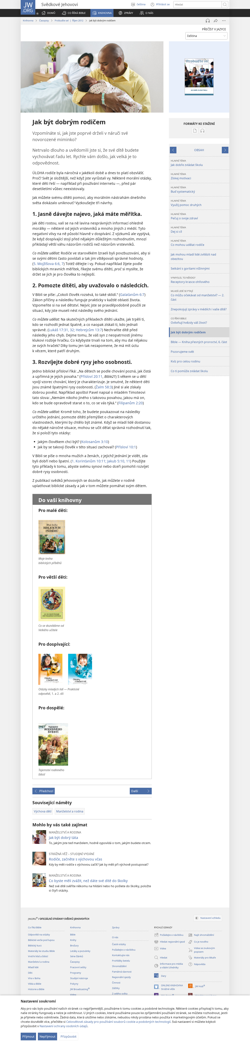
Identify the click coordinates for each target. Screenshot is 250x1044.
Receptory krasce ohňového (190, 280)
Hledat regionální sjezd (169, 942)
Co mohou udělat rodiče (187, 243)
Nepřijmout (47, 1036)
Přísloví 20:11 (91, 376)
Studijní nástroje (79, 978)
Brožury (74, 945)
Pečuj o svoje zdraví (184, 216)
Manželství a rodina (38, 961)
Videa (73, 994)
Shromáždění (119, 966)
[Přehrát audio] (207, 20)
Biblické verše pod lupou (41, 940)
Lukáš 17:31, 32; (62, 329)
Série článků (76, 956)
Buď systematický (183, 190)
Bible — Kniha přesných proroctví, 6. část (199, 342)
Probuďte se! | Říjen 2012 (69, 20)
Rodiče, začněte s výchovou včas (75, 859)
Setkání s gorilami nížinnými (190, 268)
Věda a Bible (34, 983)
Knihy (73, 940)
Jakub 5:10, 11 (118, 461)
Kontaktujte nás (120, 955)
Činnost (116, 982)
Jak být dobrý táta (63, 837)
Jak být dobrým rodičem (188, 332)
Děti (30, 972)
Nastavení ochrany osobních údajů (63, 1026)
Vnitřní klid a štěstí (38, 956)
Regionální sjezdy (121, 977)
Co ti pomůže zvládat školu (189, 371)
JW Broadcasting (80, 989)
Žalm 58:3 (104, 387)
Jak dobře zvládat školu (187, 163)
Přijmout (28, 1036)
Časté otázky (119, 944)
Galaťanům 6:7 (132, 294)
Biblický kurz (35, 945)
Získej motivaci (181, 176)
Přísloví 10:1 (126, 447)
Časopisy (44, 20)
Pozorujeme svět (182, 352)
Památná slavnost (122, 971)
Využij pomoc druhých (186, 203)
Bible (72, 934)
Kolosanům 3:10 (94, 441)
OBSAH (199, 150)
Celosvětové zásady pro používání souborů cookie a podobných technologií (118, 1022)
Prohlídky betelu (121, 960)
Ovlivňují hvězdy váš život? (189, 321)
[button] (73, 13)
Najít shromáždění (201, 935)
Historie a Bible (36, 989)
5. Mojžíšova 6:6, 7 (48, 263)
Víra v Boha (34, 978)
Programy (75, 972)
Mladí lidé (33, 967)
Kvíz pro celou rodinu (185, 361)
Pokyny (74, 983)
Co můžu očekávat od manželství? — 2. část (197, 295)
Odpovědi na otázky (39, 934)
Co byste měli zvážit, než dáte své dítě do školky (88, 880)
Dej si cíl (178, 230)
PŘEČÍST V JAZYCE (214, 29)
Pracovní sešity (78, 967)
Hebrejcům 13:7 (88, 329)
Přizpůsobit (69, 1036)
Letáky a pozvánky (80, 951)
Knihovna (28, 20)
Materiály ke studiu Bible (41, 951)
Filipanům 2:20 (130, 402)
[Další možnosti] (224, 20)
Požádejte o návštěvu (123, 949)
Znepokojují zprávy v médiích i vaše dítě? (199, 309)
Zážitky (116, 988)
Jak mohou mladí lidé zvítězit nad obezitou (193, 256)
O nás (115, 937)
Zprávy (116, 927)
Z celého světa (119, 993)
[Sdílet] (215, 20)
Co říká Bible (34, 927)
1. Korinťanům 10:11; (89, 461)
